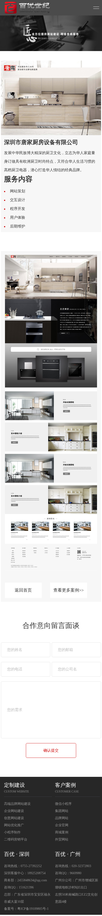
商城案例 (61, 832)
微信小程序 (63, 804)
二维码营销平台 (15, 839)
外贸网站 (61, 839)
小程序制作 (12, 832)
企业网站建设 (14, 811)
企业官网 (61, 825)
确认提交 (51, 750)
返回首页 (23, 590)
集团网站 (61, 811)
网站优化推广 (14, 825)
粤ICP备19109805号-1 (33, 909)
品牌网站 (61, 818)
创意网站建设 (14, 818)
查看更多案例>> (68, 590)
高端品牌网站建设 (17, 804)
